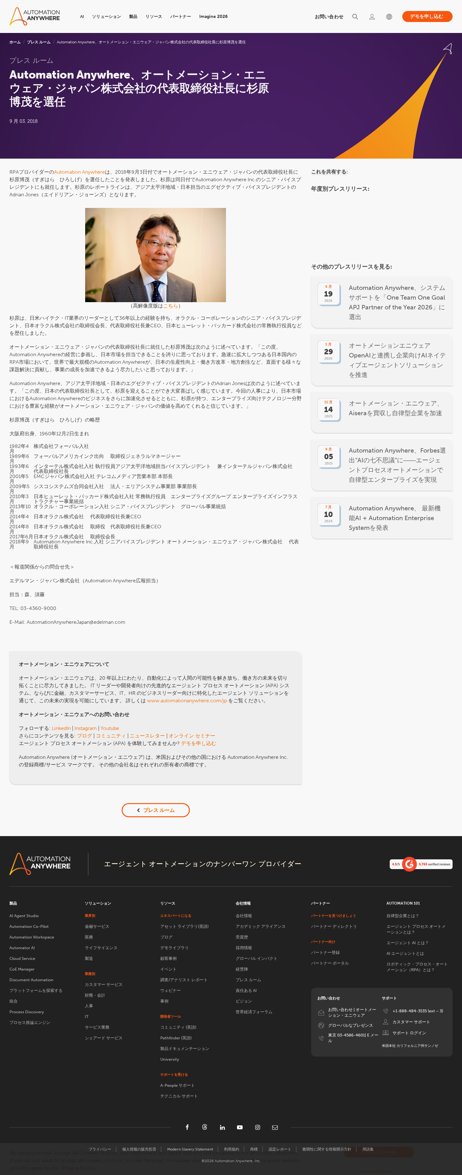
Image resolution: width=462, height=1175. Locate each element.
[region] (231, 1159)
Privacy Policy (78, 1168)
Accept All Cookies (379, 1152)
